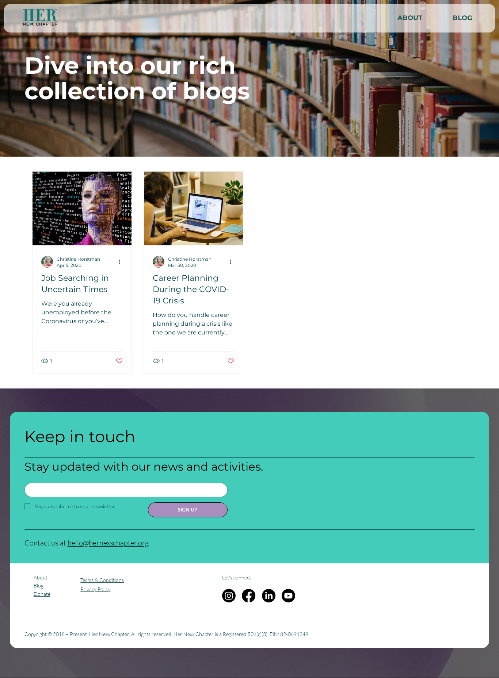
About (40, 577)
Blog (38, 585)
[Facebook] (248, 595)
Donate (42, 594)
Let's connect (236, 577)
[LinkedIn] (268, 595)
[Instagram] (229, 595)
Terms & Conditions (102, 580)
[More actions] (121, 261)
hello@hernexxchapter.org (108, 542)
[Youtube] (288, 595)
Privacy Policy (95, 589)
